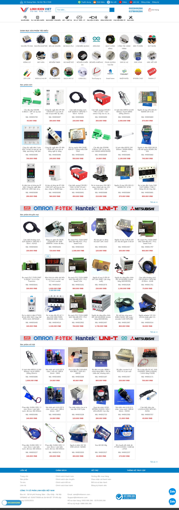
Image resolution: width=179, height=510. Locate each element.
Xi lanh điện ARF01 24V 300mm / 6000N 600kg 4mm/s (124, 149)
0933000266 (136, 8)
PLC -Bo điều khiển (37, 20)
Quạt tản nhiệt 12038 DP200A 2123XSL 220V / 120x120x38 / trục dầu (101, 409)
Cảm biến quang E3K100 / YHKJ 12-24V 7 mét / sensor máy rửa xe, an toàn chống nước (101, 112)
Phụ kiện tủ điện (93, 20)
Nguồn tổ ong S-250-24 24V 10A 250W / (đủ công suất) (101, 279)
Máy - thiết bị (67, 20)
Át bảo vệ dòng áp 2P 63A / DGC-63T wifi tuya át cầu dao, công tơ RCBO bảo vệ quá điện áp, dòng (55, 188)
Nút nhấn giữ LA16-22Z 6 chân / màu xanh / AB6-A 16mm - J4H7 (55, 409)
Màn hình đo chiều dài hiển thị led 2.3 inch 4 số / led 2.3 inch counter (54, 279)
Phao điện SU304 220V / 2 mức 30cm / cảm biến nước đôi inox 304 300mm (54, 447)
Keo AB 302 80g (101, 445)
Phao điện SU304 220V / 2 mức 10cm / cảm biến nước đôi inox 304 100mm (31, 447)
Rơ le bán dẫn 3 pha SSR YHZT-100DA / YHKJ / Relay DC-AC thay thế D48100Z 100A (147, 188)
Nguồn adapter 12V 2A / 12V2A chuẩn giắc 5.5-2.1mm (147, 317)
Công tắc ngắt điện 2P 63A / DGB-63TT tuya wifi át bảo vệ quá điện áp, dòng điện (54, 112)
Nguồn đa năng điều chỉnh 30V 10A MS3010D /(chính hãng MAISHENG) (101, 317)
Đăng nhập (145, 2)
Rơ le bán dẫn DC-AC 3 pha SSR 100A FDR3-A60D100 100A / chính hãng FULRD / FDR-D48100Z (54, 319)
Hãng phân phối (106, 20)
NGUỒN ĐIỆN (25, 20)
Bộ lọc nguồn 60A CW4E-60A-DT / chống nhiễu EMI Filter (77, 149)
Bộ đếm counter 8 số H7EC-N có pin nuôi (124, 370)
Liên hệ (136, 2)
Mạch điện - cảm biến (53, 20)
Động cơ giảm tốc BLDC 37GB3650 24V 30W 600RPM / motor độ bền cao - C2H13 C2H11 (55, 242)
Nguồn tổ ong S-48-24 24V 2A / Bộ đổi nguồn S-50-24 (124, 241)
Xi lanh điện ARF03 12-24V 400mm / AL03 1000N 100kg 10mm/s (124, 111)
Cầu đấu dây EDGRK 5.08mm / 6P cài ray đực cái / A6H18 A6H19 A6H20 (101, 149)
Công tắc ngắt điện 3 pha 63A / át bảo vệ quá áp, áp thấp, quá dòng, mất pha (31, 149)
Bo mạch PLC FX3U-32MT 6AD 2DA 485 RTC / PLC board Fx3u (78, 241)
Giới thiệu (101, 2)
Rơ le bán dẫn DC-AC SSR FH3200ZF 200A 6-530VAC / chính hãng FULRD (147, 371)
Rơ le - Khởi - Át (79, 20)
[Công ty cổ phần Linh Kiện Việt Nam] (36, 9)
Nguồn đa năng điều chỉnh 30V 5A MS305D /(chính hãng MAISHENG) (124, 279)
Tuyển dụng (86, 2)
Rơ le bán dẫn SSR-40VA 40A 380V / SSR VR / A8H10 (78, 371)
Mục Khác (130, 20)
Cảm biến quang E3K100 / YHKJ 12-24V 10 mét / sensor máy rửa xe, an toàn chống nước (78, 188)
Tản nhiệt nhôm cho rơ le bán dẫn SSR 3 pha (78, 408)
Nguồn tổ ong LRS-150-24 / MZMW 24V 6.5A (147, 111)
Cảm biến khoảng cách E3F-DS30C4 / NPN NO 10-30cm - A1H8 (147, 279)
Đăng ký (155, 2)
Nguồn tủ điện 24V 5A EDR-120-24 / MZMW (78, 446)
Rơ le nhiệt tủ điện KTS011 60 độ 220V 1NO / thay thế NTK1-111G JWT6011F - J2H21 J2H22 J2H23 (31, 318)
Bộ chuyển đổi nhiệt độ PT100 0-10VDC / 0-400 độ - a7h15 (124, 447)
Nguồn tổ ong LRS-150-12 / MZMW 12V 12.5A (124, 186)
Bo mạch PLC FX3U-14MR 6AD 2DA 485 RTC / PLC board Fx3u (78, 317)
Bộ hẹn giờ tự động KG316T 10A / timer (101, 241)
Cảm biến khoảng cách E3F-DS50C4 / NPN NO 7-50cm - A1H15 (77, 111)
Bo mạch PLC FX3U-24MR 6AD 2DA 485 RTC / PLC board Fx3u (78, 279)
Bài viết (113, 2)
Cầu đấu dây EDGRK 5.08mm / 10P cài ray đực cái (31, 111)
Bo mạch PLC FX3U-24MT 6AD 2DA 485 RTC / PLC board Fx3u (147, 241)
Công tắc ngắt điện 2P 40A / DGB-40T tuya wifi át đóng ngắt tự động (54, 149)
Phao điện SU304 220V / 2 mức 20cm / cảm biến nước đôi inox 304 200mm (31, 409)
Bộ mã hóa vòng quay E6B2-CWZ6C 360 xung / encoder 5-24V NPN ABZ (124, 317)
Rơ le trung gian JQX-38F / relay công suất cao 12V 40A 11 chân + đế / (101, 187)
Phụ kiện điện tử (119, 20)
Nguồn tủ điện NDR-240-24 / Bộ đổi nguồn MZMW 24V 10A (147, 149)
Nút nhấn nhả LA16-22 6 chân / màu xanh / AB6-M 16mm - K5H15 (124, 409)
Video (124, 2)
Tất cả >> (154, 202)
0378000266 (136, 11)
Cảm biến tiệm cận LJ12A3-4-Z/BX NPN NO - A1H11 (147, 409)
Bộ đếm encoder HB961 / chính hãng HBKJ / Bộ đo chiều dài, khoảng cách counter (101, 372)
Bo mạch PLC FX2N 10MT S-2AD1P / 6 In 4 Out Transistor (31, 279)
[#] (89, 208)
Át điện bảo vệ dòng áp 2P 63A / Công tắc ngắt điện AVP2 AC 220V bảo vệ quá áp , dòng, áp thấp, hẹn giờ (32, 188)
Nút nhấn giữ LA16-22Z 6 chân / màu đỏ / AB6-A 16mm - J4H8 (55, 371)
